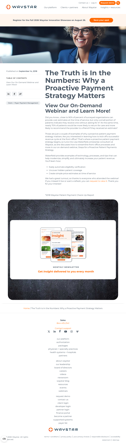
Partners (63, 355)
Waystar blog (63, 381)
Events (63, 388)
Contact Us (63, 399)
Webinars (63, 391)
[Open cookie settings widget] (4, 439)
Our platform (50, 7)
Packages (63, 346)
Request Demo (63, 396)
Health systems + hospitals (63, 352)
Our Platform (63, 339)
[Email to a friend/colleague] (20, 94)
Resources (63, 384)
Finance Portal (63, 413)
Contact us (83, 3)
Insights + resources (110, 7)
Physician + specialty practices (63, 349)
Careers (63, 371)
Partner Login (63, 409)
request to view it (98, 181)
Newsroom (63, 377)
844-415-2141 (63, 323)
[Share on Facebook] (14, 94)
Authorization (63, 342)
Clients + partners (69, 7)
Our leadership (63, 364)
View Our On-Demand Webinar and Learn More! (22, 83)
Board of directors (63, 367)
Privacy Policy (66, 437)
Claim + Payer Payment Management (23, 103)
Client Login (63, 403)
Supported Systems (63, 420)
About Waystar (89, 7)
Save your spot (101, 20)
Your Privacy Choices (81, 437)
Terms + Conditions (51, 437)
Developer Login (63, 406)
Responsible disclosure (100, 437)
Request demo (107, 3)
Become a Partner (63, 416)
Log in (94, 3)
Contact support (63, 328)
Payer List (63, 423)
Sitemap (116, 440)
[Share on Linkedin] (8, 94)
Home (27, 308)
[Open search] (118, 3)
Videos (63, 374)
